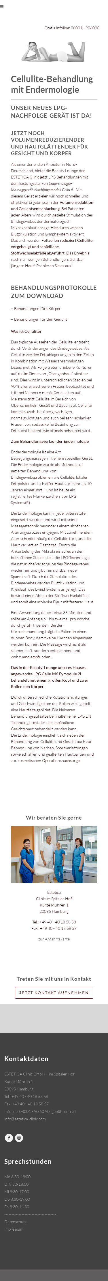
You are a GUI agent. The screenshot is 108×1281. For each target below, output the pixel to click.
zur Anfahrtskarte (54, 938)
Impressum (13, 1229)
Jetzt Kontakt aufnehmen (54, 992)
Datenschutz (15, 1221)
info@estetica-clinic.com (25, 1118)
